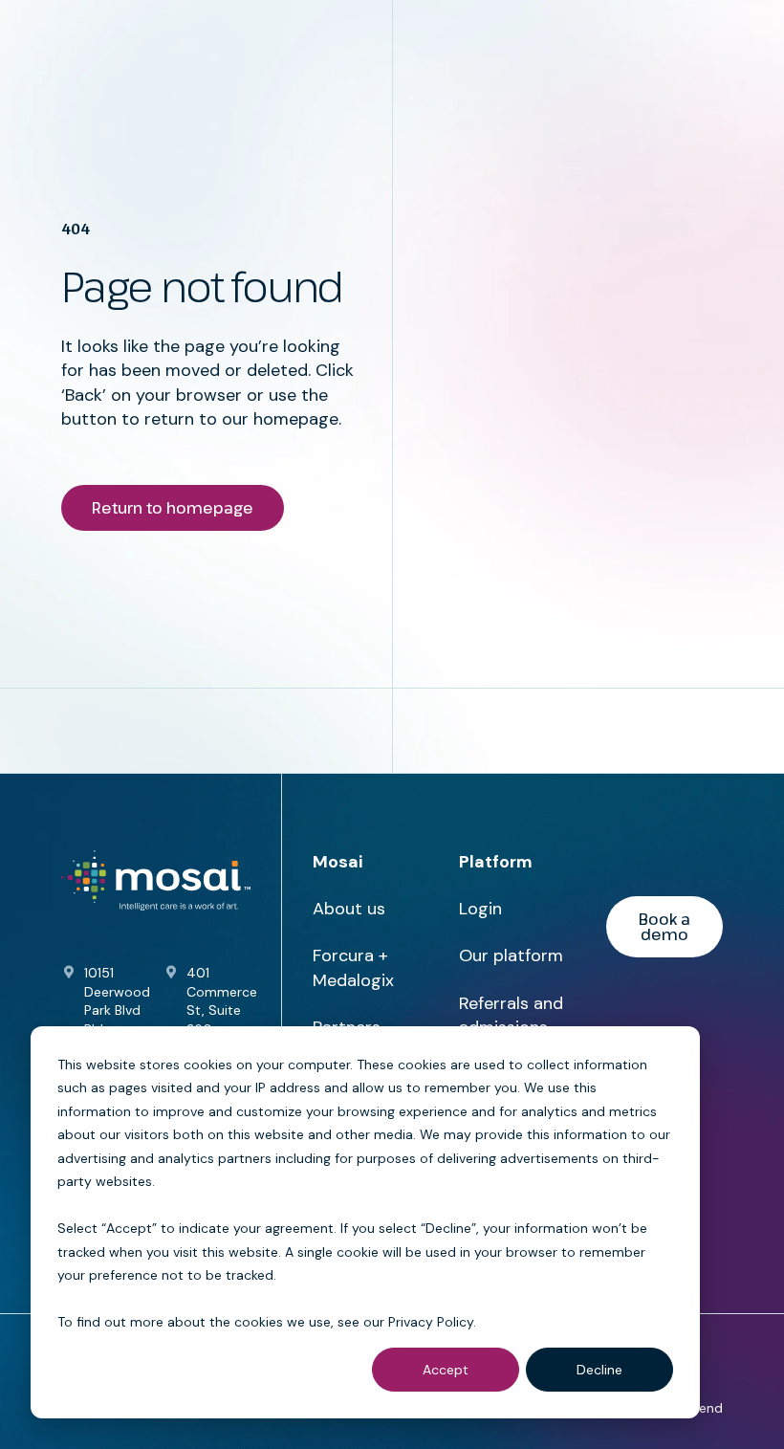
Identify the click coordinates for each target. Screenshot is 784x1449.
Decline (599, 1369)
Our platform (511, 955)
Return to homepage (172, 507)
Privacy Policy (430, 1321)
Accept (445, 1369)
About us (349, 908)
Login (480, 908)
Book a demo (664, 927)
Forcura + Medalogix (353, 967)
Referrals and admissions (511, 1015)
